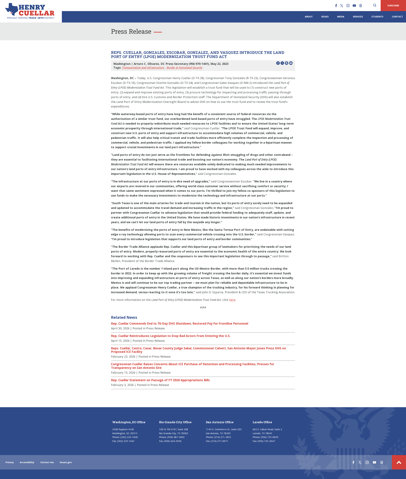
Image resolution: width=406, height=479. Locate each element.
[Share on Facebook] (278, 63)
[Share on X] (282, 63)
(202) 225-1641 (126, 441)
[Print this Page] (286, 63)
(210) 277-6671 (219, 441)
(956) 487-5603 (176, 437)
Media (340, 16)
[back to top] (399, 462)
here (232, 300)
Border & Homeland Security (184, 67)
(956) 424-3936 (172, 441)
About (309, 16)
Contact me (47, 462)
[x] (341, 5)
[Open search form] (374, 5)
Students (377, 16)
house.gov (66, 462)
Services (358, 16)
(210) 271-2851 (222, 437)
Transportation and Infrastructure (143, 67)
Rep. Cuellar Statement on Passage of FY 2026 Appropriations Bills (160, 380)
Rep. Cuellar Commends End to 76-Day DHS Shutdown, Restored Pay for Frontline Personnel (179, 323)
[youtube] (354, 5)
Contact (397, 16)
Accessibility (27, 462)
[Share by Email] (291, 63)
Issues (325, 16)
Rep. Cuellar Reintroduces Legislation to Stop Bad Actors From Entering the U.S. (170, 336)
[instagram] (348, 5)
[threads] (360, 5)
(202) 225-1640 (129, 437)
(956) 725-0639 (269, 437)
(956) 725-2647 (266, 441)
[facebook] (336, 5)
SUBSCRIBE (393, 5)
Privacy (10, 462)
